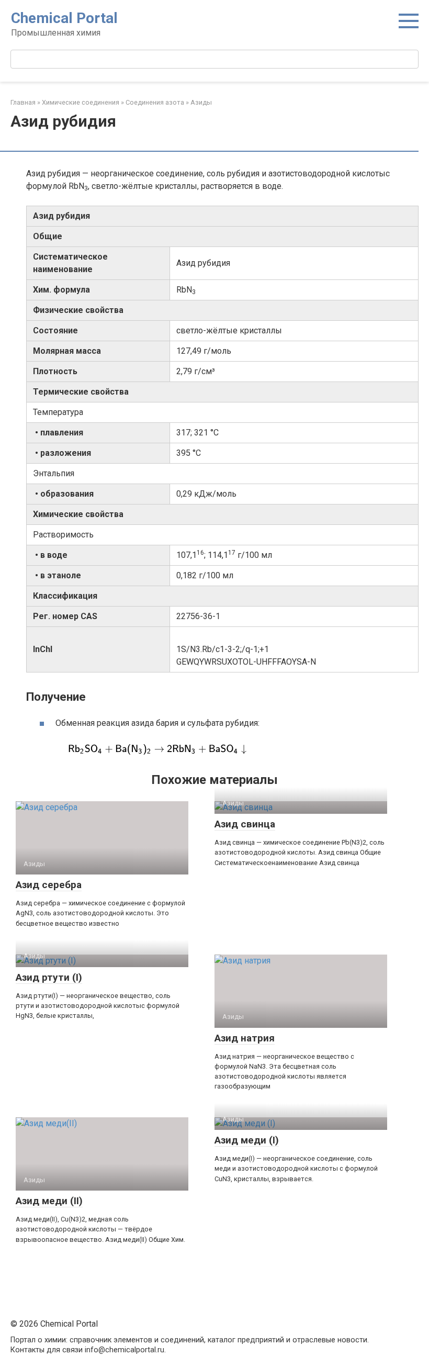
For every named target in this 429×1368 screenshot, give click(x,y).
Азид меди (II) (49, 1201)
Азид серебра (49, 885)
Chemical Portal (64, 18)
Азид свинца (244, 824)
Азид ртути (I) (49, 977)
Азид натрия (244, 1038)
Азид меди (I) (246, 1140)
